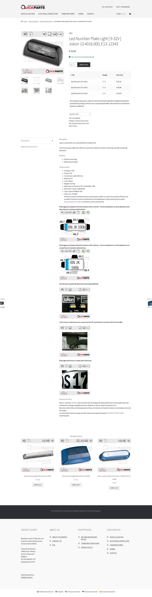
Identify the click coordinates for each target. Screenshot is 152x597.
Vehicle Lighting (33, 21)
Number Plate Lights (46, 21)
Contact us (25, 562)
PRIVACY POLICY (87, 547)
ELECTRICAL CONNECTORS (48, 14)
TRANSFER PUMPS (68, 14)
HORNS (80, 14)
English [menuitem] (60, 592)
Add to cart (84, 65)
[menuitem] (45, 591)
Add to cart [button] (37, 485)
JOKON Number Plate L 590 (80, 123)
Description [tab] (25, 141)
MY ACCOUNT (107, 7)
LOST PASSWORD (123, 7)
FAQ (53, 545)
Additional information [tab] (29, 147)
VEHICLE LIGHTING (28, 14)
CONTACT (90, 14)
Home (25, 21)
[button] (61, 34)
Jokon (75, 126)
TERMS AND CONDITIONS (90, 543)
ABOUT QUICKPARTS (59, 537)
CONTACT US (57, 541)
